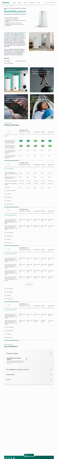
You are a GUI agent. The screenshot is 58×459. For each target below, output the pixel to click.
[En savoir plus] (26, 90)
